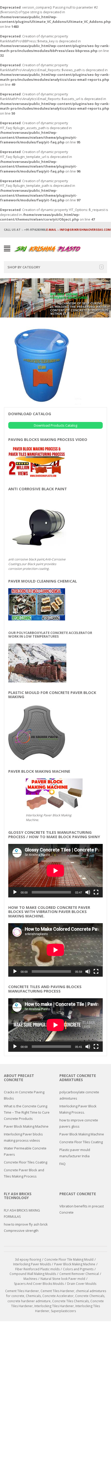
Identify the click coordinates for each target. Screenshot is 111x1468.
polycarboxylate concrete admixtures (79, 1095)
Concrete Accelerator (58, 1296)
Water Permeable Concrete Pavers (25, 1151)
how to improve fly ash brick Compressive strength (26, 1227)
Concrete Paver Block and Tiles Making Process (24, 1173)
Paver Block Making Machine (26, 1126)
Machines (30, 1279)
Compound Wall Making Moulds (33, 1274)
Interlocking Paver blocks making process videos (23, 1137)
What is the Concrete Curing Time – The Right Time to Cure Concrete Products (27, 1112)
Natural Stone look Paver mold (63, 1279)
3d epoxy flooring (28, 1259)
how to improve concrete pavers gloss (78, 1123)
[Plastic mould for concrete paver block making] (36, 732)
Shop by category (23, 267)
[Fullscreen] (96, 892)
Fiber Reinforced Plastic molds (37, 1269)
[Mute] (87, 892)
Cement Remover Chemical (79, 1274)
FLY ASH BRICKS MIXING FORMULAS (22, 1213)
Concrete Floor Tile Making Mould (68, 1259)
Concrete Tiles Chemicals (70, 1301)
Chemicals (33, 1296)
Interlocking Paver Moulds (32, 1264)
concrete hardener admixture (29, 1301)
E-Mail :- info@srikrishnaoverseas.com (78, 230)
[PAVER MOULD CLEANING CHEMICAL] (36, 604)
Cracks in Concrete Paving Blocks (24, 1095)
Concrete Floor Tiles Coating (25, 1162)
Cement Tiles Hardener (22, 1291)
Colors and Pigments (78, 1269)
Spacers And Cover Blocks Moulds (39, 1283)
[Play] (15, 892)
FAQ (62, 1163)
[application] (55, 870)
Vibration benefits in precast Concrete (81, 1209)
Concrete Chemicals (89, 1296)
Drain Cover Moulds (81, 1283)
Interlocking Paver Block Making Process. (78, 1109)
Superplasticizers (63, 1311)
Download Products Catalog (55, 425)
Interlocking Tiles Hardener (54, 1306)
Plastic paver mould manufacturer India (74, 1152)
